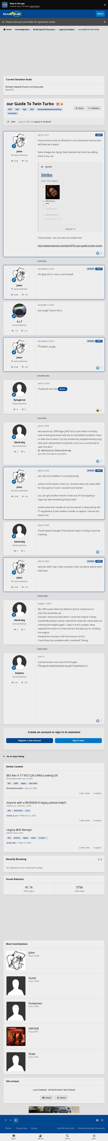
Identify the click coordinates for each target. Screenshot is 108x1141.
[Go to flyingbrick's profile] (19, 389)
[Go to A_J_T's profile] (19, 311)
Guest (32, 978)
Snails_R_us (11, 805)
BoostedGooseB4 (13, 778)
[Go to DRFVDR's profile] (15, 1036)
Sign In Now (78, 740)
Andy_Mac (11, 842)
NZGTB (9, 833)
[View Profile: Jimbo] (53, 187)
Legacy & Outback (42, 121)
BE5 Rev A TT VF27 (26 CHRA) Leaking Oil (32, 775)
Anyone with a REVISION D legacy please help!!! (36, 802)
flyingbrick (19, 400)
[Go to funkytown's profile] (15, 1011)
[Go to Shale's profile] (15, 1061)
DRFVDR (34, 1028)
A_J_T (19, 321)
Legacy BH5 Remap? (19, 830)
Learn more (5, 5)
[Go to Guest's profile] (15, 985)
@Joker (62, 389)
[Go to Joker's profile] (8, 121)
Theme (8, 1128)
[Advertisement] (54, 53)
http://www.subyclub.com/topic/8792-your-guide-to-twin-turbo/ (70, 245)
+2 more (42, 838)
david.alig (19, 442)
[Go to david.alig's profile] (19, 431)
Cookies (34, 1128)
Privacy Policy (21, 1128)
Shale (32, 1054)
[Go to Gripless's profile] (19, 662)
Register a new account (29, 740)
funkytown (35, 1003)
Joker (13, 121)
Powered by (91, 1128)
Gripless (19, 673)
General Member (20, 155)
